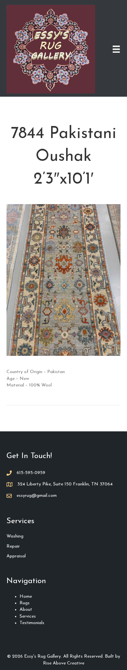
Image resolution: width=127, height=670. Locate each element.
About (26, 609)
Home (26, 596)
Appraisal (16, 556)
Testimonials (32, 623)
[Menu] (116, 49)
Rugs (25, 603)
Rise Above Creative (63, 663)
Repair (13, 546)
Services (28, 616)
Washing (15, 536)
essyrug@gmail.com (37, 495)
